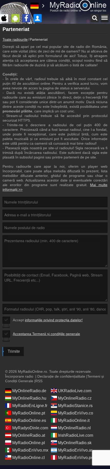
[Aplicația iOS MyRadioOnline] (5, 18)
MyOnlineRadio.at (28, 435)
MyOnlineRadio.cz (75, 398)
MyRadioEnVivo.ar (75, 450)
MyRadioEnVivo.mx (30, 450)
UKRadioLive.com (74, 391)
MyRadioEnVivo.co (75, 413)
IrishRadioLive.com (75, 435)
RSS (38, 381)
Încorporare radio (19, 376)
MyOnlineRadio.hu (29, 398)
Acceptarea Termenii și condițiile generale (46, 334)
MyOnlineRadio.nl (74, 428)
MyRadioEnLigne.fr (29, 405)
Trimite (14, 351)
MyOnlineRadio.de (29, 391)
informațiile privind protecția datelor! (54, 320)
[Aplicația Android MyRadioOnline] (16, 18)
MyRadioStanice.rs (75, 405)
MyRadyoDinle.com (30, 428)
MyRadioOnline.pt (28, 413)
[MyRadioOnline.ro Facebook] (27, 18)
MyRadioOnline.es (29, 420)
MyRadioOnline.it (74, 420)
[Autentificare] (39, 18)
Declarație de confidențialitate (61, 376)
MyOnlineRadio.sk (75, 443)
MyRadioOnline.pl (28, 443)
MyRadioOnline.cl (28, 457)
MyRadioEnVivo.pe (75, 457)
